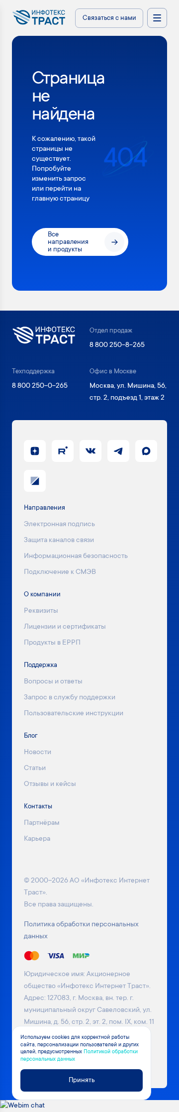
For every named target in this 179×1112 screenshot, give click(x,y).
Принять (81, 1080)
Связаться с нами (109, 18)
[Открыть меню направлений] (157, 18)
